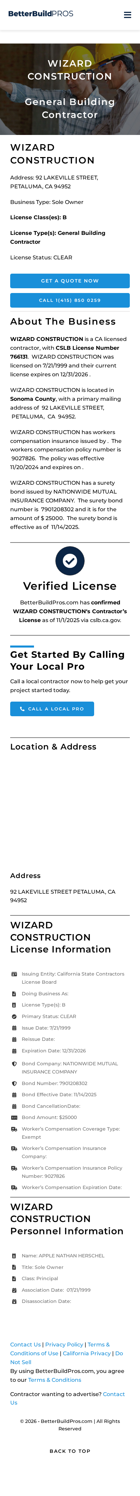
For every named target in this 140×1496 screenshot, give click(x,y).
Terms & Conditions (54, 1380)
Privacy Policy (64, 1344)
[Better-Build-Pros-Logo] (40, 13)
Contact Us (25, 1344)
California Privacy (87, 1353)
